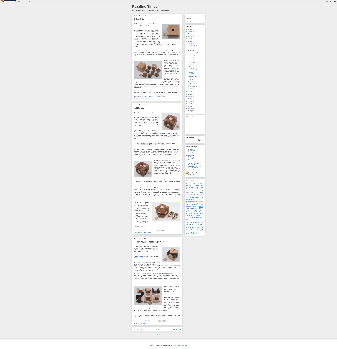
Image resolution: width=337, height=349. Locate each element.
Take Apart (189, 229)
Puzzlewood (195, 221)
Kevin (187, 208)
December (193, 45)
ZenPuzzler (191, 149)
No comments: (152, 320)
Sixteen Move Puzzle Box (193, 72)
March (192, 84)
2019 (189, 91)
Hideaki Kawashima (192, 196)
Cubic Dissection (142, 232)
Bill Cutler (200, 185)
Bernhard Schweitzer (192, 185)
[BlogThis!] (159, 96)
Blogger (185, 345)
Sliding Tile (195, 226)
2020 (189, 43)
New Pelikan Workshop (143, 98)
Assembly (200, 183)
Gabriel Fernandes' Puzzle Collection (193, 164)
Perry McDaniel (199, 215)
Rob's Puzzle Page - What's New (194, 173)
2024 (189, 34)
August (192, 55)
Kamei (194, 206)
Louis (196, 208)
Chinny (193, 189)
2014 (189, 103)
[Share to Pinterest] (164, 96)
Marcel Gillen (191, 210)
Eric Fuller (149, 232)
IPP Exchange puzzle (194, 200)
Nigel (201, 214)
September (193, 52)
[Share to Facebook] (162, 96)
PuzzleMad (191, 155)
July (191, 57)
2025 (189, 31)
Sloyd (201, 226)
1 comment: (151, 96)
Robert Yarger (194, 222)
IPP (193, 197)
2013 (189, 106)
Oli (187, 215)
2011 (189, 111)
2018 (189, 94)
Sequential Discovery (194, 224)
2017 (189, 96)
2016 (189, 99)
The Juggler (196, 229)
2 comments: (151, 230)
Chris (198, 189)
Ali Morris (190, 183)
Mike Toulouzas (142, 323)
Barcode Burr (191, 150)
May (191, 79)
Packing (191, 215)
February (192, 86)
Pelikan (149, 25)
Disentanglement (190, 194)
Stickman (200, 227)
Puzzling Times (144, 6)
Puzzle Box (198, 217)
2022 (189, 38)
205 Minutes (139, 108)
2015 (189, 101)
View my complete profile (193, 21)
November (193, 48)
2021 (189, 41)
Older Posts (177, 329)
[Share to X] (160, 96)
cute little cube (140, 256)
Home (157, 329)
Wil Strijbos (194, 233)
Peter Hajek (189, 217)
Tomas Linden (195, 231)
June (191, 60)
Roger (201, 222)
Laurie (192, 208)
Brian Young (190, 187)
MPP (201, 208)
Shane (188, 226)
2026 (189, 29)
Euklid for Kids (193, 76)
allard (189, 18)
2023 (189, 36)
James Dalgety (195, 203)
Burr (197, 187)
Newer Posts (138, 329)
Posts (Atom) (160, 334)
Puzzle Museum (191, 219)
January (192, 88)
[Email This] (157, 96)
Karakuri (200, 206)
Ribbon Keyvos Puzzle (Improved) (149, 242)
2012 (189, 108)
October (192, 50)
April (191, 81)
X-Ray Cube (139, 19)
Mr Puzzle (197, 212)
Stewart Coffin (191, 227)
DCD (201, 192)
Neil (202, 212)
